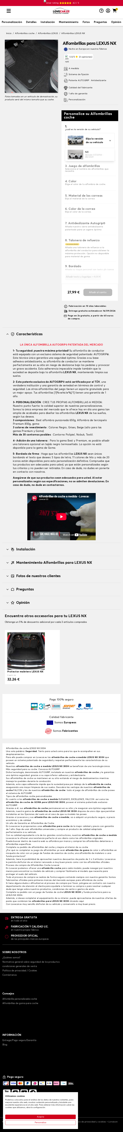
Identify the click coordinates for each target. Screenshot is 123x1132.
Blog (4, 1045)
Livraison (113, 1122)
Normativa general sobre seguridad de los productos (31, 962)
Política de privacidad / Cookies (19, 971)
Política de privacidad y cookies (89, 1122)
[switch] (12, 22)
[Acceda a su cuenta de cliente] (108, 11)
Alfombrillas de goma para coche (20, 1003)
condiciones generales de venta (19, 966)
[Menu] (28, 10)
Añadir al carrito (97, 292)
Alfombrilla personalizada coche (19, 999)
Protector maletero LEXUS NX (25, 671)
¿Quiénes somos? (11, 958)
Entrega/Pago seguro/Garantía (19, 1040)
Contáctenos (9, 975)
